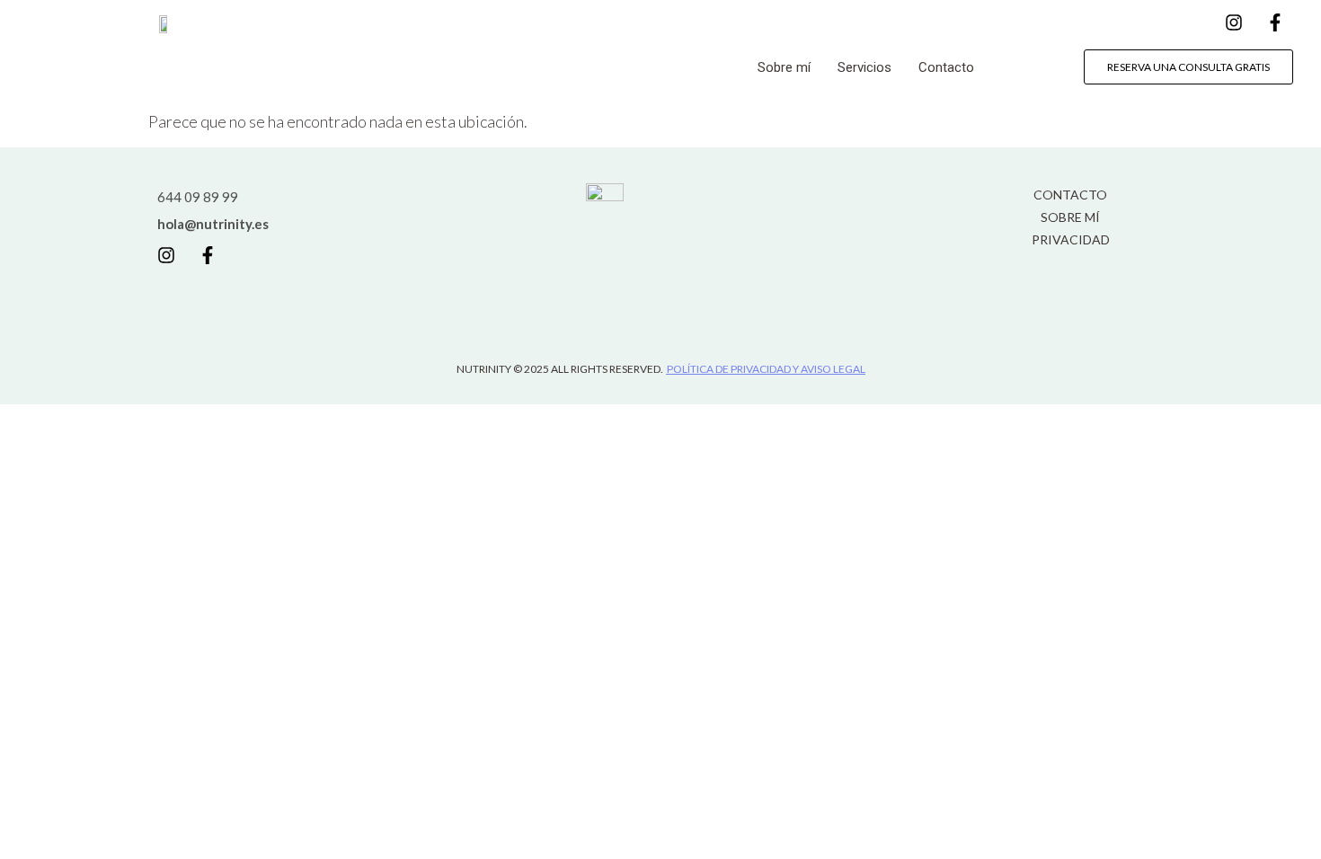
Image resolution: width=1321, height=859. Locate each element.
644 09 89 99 (197, 197)
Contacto (946, 67)
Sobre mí (784, 67)
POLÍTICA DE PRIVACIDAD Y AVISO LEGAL (766, 369)
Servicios (864, 67)
